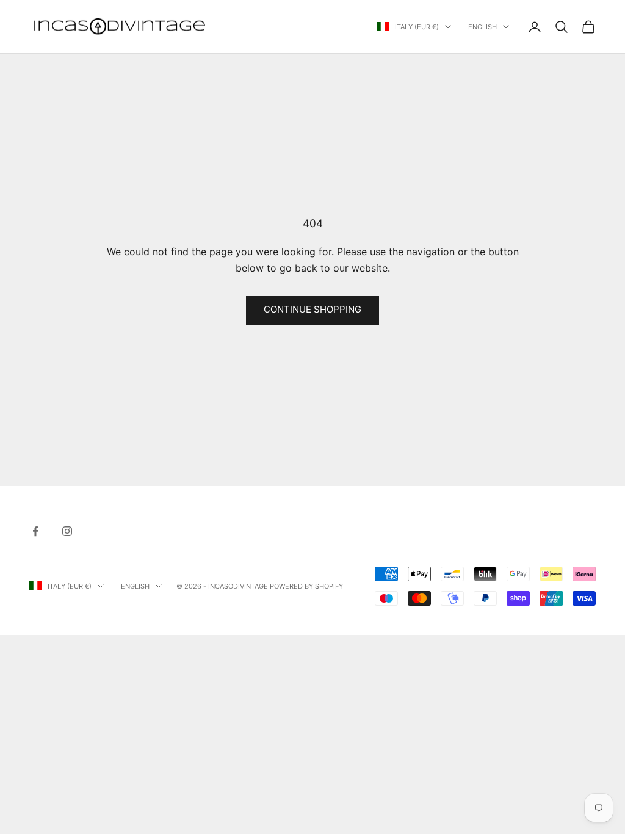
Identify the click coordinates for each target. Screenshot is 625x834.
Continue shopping (312, 309)
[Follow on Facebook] (35, 531)
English (482, 27)
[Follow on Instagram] (67, 531)
